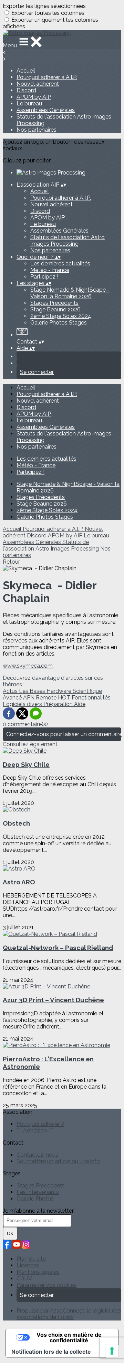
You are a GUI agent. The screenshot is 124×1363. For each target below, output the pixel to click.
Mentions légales (38, 1272)
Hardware (59, 691)
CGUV (24, 1278)
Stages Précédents (54, 303)
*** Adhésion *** (35, 1130)
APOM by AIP (34, 97)
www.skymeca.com (28, 665)
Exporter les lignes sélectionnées (44, 6)
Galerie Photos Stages (58, 322)
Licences (28, 1265)
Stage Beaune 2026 (55, 309)
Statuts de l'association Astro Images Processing (67, 240)
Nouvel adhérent (38, 84)
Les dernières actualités (60, 263)
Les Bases (32, 691)
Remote (47, 697)
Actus (11, 691)
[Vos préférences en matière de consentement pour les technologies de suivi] (111, 1350)
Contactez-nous (37, 1155)
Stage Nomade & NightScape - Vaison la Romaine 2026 (70, 293)
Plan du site (31, 1259)
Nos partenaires (36, 129)
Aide (79, 704)
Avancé (13, 697)
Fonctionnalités (91, 697)
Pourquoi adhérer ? (40, 1124)
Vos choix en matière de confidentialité (69, 1337)
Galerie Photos (35, 1198)
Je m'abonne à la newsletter (38, 1210)
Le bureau (29, 103)
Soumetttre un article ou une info (58, 1161)
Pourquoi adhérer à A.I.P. (47, 77)
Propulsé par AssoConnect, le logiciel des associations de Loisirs (69, 1313)
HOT (65, 697)
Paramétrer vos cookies (46, 1285)
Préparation (58, 704)
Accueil (26, 70)
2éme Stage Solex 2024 (60, 316)
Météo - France (49, 270)
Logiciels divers (23, 704)
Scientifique (87, 691)
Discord (26, 90)
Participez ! (44, 276)
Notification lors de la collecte (51, 1351)
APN (29, 697)
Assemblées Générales (46, 110)
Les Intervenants (38, 1192)
